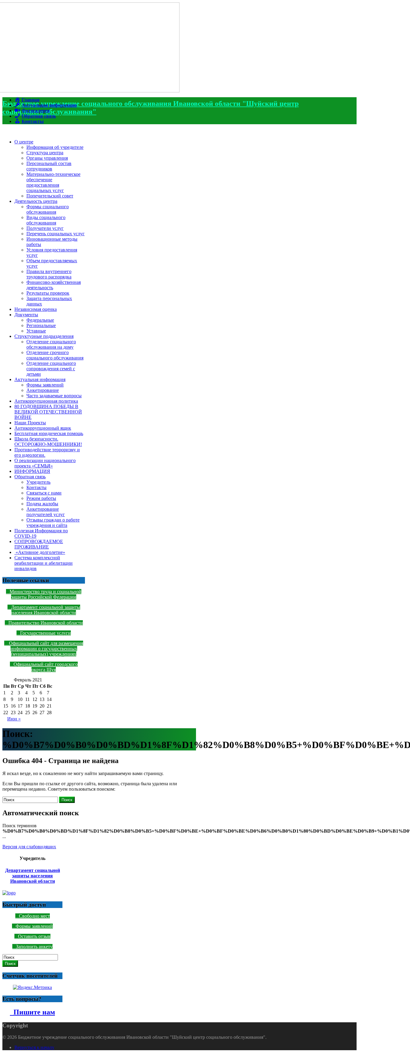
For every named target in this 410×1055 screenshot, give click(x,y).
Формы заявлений (45, 384)
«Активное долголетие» (39, 552)
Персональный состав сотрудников (48, 166)
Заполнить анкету (34, 946)
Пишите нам (32, 1012)
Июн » (14, 718)
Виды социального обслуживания (45, 220)
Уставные (36, 330)
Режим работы (41, 498)
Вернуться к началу (34, 1047)
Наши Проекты (30, 422)
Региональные (41, 325)
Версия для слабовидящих (29, 846)
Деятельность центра (35, 201)
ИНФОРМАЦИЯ (32, 471)
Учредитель (38, 482)
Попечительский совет (49, 195)
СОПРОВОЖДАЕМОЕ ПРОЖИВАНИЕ (38, 544)
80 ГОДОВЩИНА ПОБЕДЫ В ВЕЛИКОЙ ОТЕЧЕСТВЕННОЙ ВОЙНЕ (48, 412)
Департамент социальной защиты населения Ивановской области (45, 610)
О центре (23, 141)
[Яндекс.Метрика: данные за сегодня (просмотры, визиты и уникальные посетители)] (32, 987)
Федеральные (40, 320)
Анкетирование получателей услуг (45, 511)
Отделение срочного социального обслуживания (54, 355)
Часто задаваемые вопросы (54, 395)
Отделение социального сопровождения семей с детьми (51, 369)
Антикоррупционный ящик (42, 428)
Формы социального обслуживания (47, 209)
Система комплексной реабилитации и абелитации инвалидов (43, 563)
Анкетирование (42, 390)
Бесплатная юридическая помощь (48, 433)
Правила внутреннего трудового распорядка (48, 274)
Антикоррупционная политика (46, 401)
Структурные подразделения (44, 336)
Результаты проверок (47, 293)
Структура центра (44, 152)
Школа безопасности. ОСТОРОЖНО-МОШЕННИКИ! (48, 441)
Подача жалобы (42, 503)
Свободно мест (34, 915)
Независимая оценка (35, 309)
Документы (26, 314)
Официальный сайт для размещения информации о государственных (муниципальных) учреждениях (45, 649)
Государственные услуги (45, 633)
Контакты (36, 487)
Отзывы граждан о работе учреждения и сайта (53, 522)
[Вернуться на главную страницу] (90, 90)
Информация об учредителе (54, 147)
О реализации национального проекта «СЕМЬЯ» (45, 463)
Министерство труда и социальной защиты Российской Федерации (45, 594)
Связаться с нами (44, 492)
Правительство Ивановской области (45, 622)
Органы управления (47, 158)
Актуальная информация (39, 379)
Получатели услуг (45, 228)
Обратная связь (30, 476)
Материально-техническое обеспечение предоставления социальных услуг (53, 182)
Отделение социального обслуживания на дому (51, 344)
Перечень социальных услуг (55, 233)
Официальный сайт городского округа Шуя (46, 667)
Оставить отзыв (34, 936)
